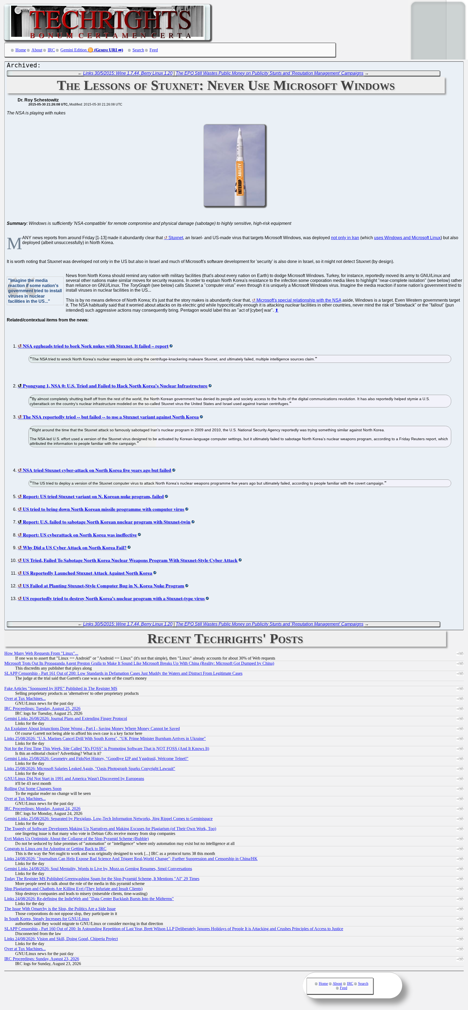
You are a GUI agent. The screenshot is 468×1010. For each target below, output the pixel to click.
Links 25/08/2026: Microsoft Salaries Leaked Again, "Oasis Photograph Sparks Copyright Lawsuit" (89, 768)
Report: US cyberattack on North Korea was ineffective (80, 534)
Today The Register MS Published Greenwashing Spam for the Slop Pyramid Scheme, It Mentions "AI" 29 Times (101, 878)
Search (138, 50)
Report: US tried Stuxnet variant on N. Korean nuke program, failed (93, 496)
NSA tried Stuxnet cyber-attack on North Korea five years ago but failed (97, 469)
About (36, 50)
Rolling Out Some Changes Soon (32, 788)
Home (20, 50)
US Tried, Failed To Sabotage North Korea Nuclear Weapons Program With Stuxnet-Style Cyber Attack (130, 560)
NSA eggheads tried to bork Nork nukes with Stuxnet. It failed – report (95, 345)
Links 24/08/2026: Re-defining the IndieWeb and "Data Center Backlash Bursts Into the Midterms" (89, 898)
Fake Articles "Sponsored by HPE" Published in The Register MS (60, 688)
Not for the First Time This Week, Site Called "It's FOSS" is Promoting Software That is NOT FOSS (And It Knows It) (106, 748)
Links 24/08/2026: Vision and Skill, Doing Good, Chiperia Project (61, 938)
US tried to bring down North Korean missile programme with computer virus (103, 508)
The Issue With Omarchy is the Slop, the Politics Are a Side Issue (60, 908)
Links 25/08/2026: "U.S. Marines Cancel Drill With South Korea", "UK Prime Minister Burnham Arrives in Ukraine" (105, 738)
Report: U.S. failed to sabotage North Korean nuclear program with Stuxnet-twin (106, 521)
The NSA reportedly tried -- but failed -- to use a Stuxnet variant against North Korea (111, 416)
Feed (154, 50)
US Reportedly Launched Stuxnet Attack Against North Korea (87, 572)
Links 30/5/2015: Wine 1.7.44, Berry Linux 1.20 (128, 73)
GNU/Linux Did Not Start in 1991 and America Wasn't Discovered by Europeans (74, 778)
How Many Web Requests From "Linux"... (41, 653)
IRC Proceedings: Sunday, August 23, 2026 (41, 958)
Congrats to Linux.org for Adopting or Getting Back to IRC (55, 848)
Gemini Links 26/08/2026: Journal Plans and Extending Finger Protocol (65, 718)
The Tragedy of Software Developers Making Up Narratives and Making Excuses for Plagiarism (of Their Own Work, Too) (110, 828)
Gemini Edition (73, 50)
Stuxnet (175, 237)
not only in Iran (345, 237)
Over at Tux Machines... (25, 698)
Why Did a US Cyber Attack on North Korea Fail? (74, 547)
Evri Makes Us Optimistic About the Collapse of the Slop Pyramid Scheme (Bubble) (76, 838)
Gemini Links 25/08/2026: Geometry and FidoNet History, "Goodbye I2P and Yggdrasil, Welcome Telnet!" (96, 758)
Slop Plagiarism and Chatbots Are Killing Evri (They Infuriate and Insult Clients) (73, 888)
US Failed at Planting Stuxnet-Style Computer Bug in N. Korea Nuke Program (103, 585)
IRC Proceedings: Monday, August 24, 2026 (42, 808)
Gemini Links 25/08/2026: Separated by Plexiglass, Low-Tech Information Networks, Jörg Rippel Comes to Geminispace (108, 818)
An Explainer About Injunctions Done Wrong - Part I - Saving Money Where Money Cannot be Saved (92, 728)
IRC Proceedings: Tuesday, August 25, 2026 (42, 708)
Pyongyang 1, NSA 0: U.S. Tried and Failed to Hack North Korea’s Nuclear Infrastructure (115, 385)
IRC (51, 50)
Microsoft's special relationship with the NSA (298, 300)
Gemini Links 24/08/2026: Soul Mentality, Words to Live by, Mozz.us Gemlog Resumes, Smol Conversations (98, 868)
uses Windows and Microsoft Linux (407, 237)
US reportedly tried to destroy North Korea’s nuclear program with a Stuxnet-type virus (114, 598)
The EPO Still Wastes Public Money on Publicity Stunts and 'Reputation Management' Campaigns (269, 73)
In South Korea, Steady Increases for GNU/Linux (46, 918)
